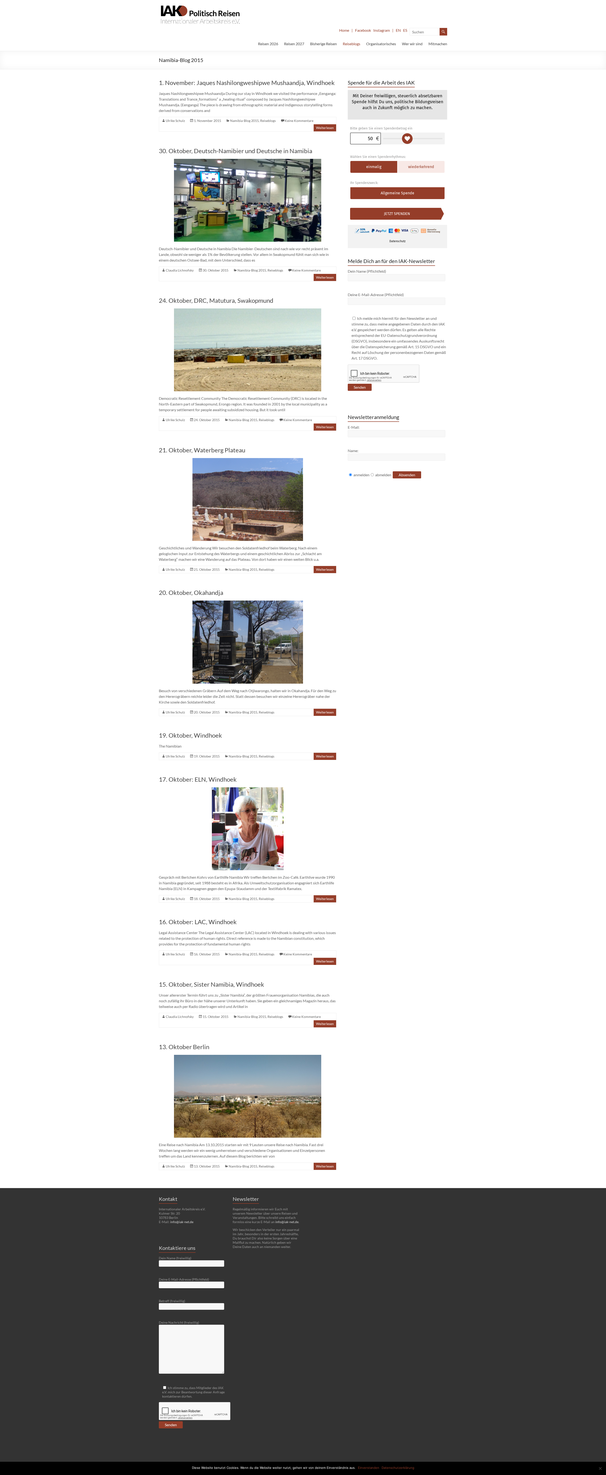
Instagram (381, 30)
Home (344, 30)
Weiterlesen (325, 128)
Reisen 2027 (294, 43)
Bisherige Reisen (323, 43)
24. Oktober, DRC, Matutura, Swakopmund (216, 300)
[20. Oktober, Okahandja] (247, 603)
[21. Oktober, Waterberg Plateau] (247, 460)
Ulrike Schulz (175, 121)
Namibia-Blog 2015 (244, 121)
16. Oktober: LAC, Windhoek (198, 922)
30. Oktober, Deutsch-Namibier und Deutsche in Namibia (235, 151)
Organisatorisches (381, 43)
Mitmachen (437, 43)
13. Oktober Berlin (184, 1047)
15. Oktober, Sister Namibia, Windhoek (211, 984)
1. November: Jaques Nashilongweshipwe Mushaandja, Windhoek (247, 82)
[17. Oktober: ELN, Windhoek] (248, 789)
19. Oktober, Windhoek (190, 735)
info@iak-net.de (181, 1222)
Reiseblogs (351, 43)
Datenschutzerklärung (398, 1468)
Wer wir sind (412, 43)
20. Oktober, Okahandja (191, 592)
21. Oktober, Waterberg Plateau (202, 450)
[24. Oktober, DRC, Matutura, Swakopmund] (247, 310)
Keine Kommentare (299, 121)
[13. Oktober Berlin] (247, 1057)
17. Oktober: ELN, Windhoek (198, 779)
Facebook (363, 30)
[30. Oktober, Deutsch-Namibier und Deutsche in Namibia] (247, 161)
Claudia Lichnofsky (180, 270)
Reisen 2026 (268, 43)
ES (405, 30)
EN (398, 30)
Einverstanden (368, 1468)
